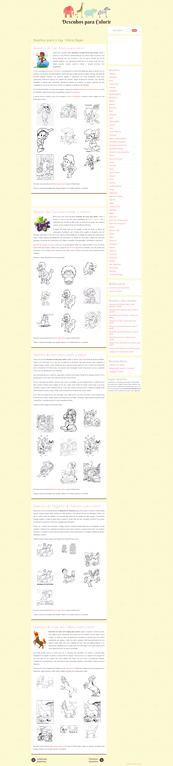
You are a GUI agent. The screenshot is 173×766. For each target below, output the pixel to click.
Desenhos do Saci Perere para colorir (59, 48)
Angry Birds (113, 84)
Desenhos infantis (116, 149)
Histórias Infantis (115, 196)
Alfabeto (112, 74)
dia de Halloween (74, 96)
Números (112, 241)
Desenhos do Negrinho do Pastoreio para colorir (66, 506)
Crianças (112, 135)
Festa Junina (114, 173)
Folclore (112, 183)
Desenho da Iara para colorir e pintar (59, 355)
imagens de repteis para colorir (121, 352)
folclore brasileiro (54, 71)
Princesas (113, 254)
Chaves (112, 125)
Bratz (111, 111)
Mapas (111, 213)
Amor (111, 81)
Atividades (113, 91)
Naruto (111, 234)
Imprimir (112, 200)
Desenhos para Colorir (86, 22)
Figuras (112, 176)
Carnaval (112, 115)
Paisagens (113, 244)
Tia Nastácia (75, 92)
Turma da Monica (116, 275)
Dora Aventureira (115, 159)
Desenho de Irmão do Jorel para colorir (124, 348)
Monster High (114, 230)
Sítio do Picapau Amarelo (90, 89)
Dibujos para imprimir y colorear (121, 368)
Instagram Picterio (116, 372)
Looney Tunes (114, 207)
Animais (112, 87)
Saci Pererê (71, 247)
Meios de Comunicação (118, 220)
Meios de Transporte (117, 224)
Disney (111, 156)
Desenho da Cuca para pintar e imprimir (61, 212)
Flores (111, 179)
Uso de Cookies (115, 291)
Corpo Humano (115, 132)
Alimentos (113, 77)
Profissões (113, 258)
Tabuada (112, 271)
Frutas (111, 190)
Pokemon (113, 251)
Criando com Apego (117, 365)
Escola (111, 162)
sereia (52, 362)
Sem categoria (115, 264)
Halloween (113, 193)
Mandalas (113, 210)
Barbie (111, 101)
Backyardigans (115, 94)
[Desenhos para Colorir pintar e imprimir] (86, 10)
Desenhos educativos (117, 145)
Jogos (111, 203)
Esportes (112, 166)
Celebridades (114, 121)
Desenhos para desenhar (119, 152)
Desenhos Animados (117, 142)
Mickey (112, 227)
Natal (111, 237)
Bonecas (112, 108)
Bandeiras (113, 98)
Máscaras (113, 217)
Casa (111, 118)
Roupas (112, 261)
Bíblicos (112, 104)
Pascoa (112, 247)
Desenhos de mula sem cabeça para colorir (63, 627)
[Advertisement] (69, 31)
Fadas (111, 169)
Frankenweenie (115, 186)
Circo (111, 128)
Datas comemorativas (117, 138)
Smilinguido (113, 268)
